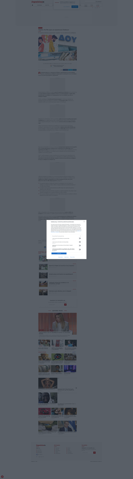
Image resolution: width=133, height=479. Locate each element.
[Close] (84, 222)
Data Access (66, 257)
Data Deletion (60, 257)
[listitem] (66, 236)
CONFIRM (59, 253)
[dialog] (66, 239)
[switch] (79, 238)
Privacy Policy (72, 257)
